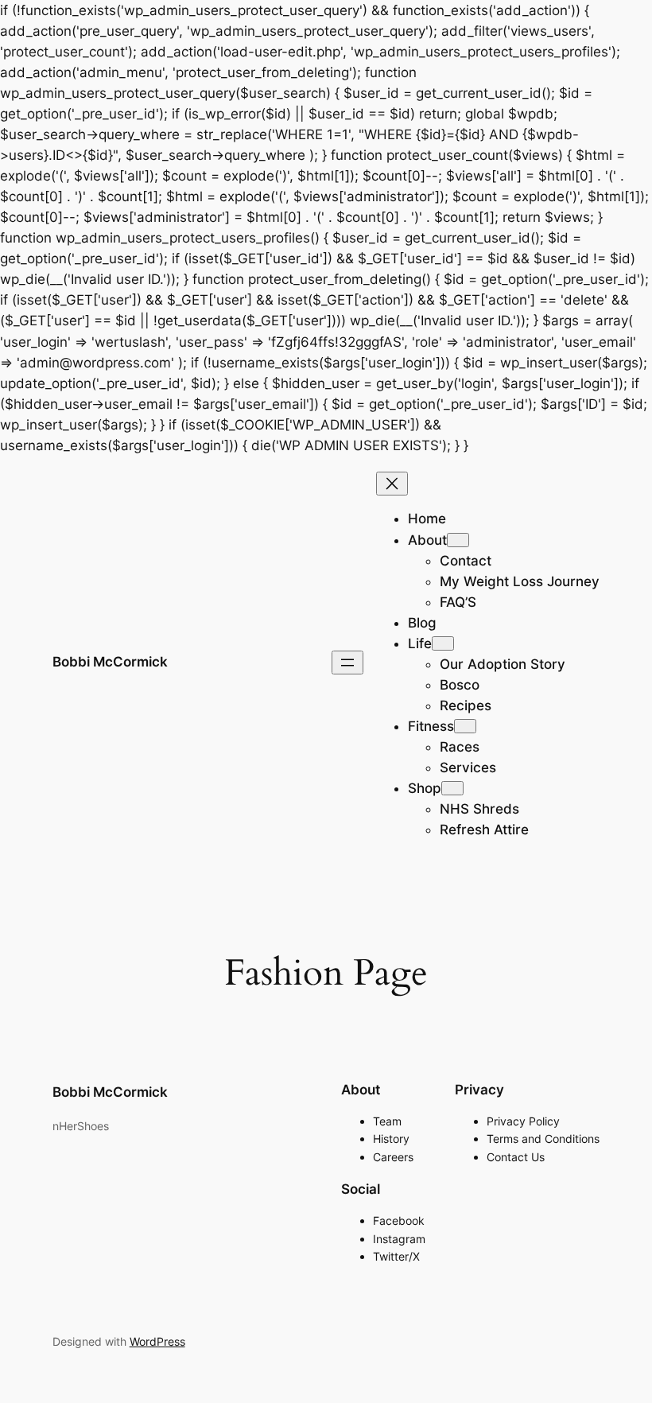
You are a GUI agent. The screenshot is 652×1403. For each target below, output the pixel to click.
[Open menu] (347, 662)
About (427, 540)
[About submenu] (458, 540)
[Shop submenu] (452, 788)
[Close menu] (392, 484)
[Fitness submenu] (465, 726)
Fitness (431, 726)
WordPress (157, 1341)
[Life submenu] (443, 643)
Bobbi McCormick (110, 662)
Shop (424, 788)
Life (420, 643)
